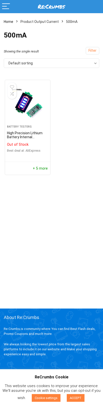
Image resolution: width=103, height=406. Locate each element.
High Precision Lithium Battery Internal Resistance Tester (24, 137)
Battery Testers (19, 126)
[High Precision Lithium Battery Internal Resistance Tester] (27, 104)
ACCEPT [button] (76, 398)
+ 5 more (40, 168)
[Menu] (6, 6)
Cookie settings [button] (46, 398)
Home (8, 22)
